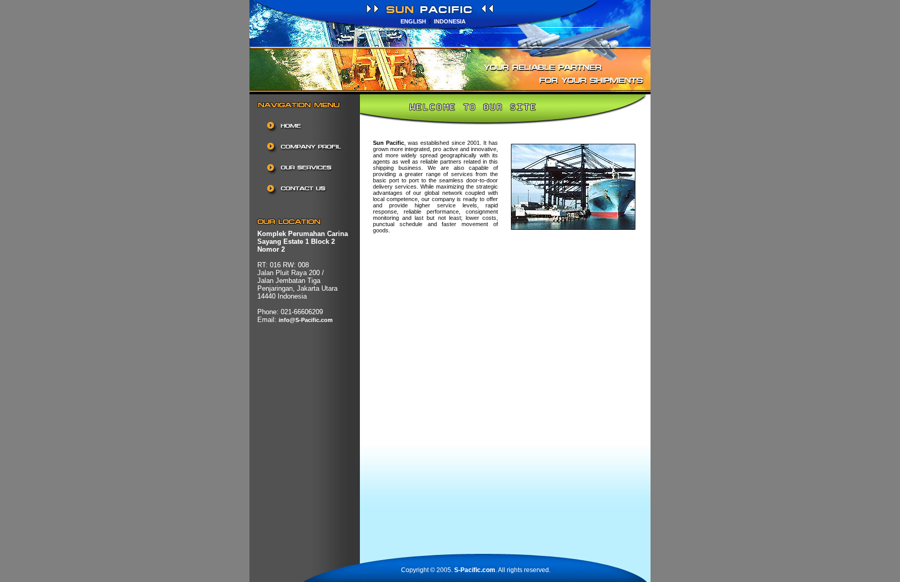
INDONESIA (450, 21)
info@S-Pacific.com (306, 320)
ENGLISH (413, 21)
